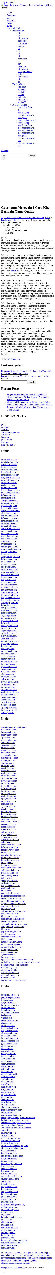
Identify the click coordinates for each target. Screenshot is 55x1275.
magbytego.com (8, 498)
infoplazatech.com (9, 487)
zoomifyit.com (7, 712)
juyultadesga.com (9, 1153)
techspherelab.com (9, 587)
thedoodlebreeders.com (11, 1176)
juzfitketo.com (7, 1235)
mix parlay (23, 99)
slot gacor (22, 117)
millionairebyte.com (10, 975)
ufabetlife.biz (7, 1071)
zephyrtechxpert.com (10, 556)
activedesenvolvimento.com (13, 911)
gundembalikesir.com (10, 1012)
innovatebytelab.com (10, 492)
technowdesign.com (10, 1143)
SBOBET (11, 20)
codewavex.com (8, 541)
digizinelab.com (8, 561)
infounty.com (7, 1161)
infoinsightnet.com (9, 503)
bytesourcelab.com (9, 620)
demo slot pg (23, 122)
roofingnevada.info (9, 949)
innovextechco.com (9, 533)
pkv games (23, 38)
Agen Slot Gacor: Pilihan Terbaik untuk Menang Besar (25, 217)
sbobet (21, 92)
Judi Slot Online (19, 105)
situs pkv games (8, 445)
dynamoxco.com (8, 656)
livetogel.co (6, 890)
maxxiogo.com (7, 648)
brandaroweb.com (9, 710)
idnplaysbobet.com (9, 916)
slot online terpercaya (10, 432)
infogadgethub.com (9, 462)
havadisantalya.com (10, 1005)
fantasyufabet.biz (8, 1053)
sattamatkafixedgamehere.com (14, 924)
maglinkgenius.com (9, 536)
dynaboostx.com (8, 806)
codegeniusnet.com (9, 500)
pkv (19, 33)
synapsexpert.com (9, 697)
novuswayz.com (8, 801)
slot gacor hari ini (25, 130)
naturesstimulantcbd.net (11, 1242)
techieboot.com (8, 1010)
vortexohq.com (8, 852)
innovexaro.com (8, 618)
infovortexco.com (9, 559)
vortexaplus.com (8, 676)
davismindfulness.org (10, 972)
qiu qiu (21, 46)
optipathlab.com (8, 737)
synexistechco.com (9, 758)
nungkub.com (7, 1225)
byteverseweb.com (9, 595)
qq (19, 36)
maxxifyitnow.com (9, 625)
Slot (8, 18)
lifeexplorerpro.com (10, 860)
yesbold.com (6, 1018)
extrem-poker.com (9, 1168)
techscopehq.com (8, 613)
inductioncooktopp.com (11, 944)
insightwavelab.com (10, 857)
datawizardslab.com (10, 839)
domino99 (22, 43)
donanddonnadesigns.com (12, 901)
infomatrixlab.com (9, 590)
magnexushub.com (9, 1030)
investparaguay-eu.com (11, 1163)
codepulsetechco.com (10, 510)
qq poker (31, 1255)
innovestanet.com (9, 641)
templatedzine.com (9, 1191)
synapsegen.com (8, 669)
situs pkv (5, 429)
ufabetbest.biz (7, 1081)
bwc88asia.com (8, 1166)
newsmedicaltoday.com (11, 947)
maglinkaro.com (8, 579)
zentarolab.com (8, 699)
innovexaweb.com (9, 661)
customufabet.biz (8, 1087)
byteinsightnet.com (9, 508)
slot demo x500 (25, 125)
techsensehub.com (9, 469)
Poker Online (18, 30)
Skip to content (8, 2)
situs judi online (25, 71)
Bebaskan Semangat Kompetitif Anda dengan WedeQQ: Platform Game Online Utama (26, 372)
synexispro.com (8, 954)
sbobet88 (22, 89)
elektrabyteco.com (9, 546)
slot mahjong (23, 112)
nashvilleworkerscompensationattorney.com (20, 962)
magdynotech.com (9, 610)
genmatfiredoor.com (10, 893)
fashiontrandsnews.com (11, 1110)
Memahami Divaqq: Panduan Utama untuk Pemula (29, 404)
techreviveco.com (9, 577)
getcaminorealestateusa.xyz (13, 980)
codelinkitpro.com (9, 464)
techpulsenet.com (8, 554)
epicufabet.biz (7, 1092)
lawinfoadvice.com (9, 1194)
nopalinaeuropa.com (10, 1245)
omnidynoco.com (9, 689)
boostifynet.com (8, 791)
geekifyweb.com (8, 485)
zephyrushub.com (9, 735)
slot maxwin (40, 1252)
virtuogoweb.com (9, 1033)
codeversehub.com (9, 592)
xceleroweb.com (8, 705)
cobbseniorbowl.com (10, 1140)
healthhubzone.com (9, 1020)
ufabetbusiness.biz (9, 1061)
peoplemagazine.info (10, 997)
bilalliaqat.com (7, 939)
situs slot (9, 1252)
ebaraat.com (6, 1023)
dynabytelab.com (8, 740)
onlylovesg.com (8, 908)
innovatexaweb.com (10, 475)
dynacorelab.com (8, 755)
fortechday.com (8, 977)
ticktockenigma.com (10, 875)
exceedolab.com (8, 829)
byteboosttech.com (9, 1028)
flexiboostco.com (8, 729)
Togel (9, 25)
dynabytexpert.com (9, 643)
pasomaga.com (7, 1237)
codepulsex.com (8, 567)
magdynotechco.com (10, 477)
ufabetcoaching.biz (9, 970)
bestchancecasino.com (11, 936)
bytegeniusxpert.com (10, 490)
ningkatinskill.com (9, 1186)
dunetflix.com (7, 1202)
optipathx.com (7, 633)
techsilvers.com (8, 1184)
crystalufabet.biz (8, 1094)
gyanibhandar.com (9, 1043)
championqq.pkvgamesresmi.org (15, 1263)
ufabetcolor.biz (7, 1066)
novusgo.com (7, 862)
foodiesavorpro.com (10, 850)
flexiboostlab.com (9, 814)
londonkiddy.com (9, 967)
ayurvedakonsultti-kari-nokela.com (16, 1127)
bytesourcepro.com (9, 584)
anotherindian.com (9, 1227)
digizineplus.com (8, 615)
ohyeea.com (6, 1219)
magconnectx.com (9, 952)
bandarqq (22, 41)
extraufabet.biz (7, 1069)
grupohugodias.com (10, 1179)
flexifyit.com (6, 646)
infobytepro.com (8, 495)
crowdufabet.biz (8, 1102)
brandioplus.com (8, 664)
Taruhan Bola (18, 84)
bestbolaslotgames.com (11, 921)
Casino (10, 23)
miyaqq (26, 1260)
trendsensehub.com (9, 873)
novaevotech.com (9, 531)
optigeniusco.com (9, 778)
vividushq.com (7, 674)
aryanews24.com (8, 1133)
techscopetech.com (9, 569)
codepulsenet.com (9, 607)
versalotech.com (8, 824)
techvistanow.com (9, 523)
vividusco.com (7, 763)
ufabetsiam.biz (7, 1056)
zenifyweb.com (8, 888)
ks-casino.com (7, 1171)
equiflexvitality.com (10, 906)
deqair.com (6, 1181)
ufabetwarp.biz (7, 1046)
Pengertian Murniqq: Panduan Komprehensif (27, 394)
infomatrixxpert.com (10, 518)
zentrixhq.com (7, 638)
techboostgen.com (9, 467)
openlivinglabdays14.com (12, 1125)
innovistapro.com (8, 811)
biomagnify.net (7, 1248)
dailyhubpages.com (9, 913)
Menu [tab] (4, 8)
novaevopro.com (8, 783)
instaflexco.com (8, 809)
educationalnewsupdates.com (14, 727)
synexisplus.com (8, 745)
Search (4, 378)
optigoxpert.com (8, 798)
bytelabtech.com (8, 472)
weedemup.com (8, 934)
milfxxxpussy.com (9, 1207)
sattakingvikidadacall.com (12, 919)
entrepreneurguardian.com (12, 926)
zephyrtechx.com (8, 796)
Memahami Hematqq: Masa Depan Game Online (28, 402)
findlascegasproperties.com (13, 896)
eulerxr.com (6, 878)
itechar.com (6, 1015)
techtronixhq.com (9, 459)
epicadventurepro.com (11, 855)
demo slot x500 (25, 107)
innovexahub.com (9, 752)
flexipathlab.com (8, 671)
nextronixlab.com (9, 636)
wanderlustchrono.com (11, 867)
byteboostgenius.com (10, 600)
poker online (6, 439)
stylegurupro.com (9, 837)
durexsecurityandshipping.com (14, 1145)
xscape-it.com (7, 1135)
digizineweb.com (8, 513)
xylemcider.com (8, 1230)
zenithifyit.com (7, 768)
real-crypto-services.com (12, 1156)
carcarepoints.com (9, 1173)
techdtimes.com (8, 1007)
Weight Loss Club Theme (13, 1267)
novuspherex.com (9, 781)
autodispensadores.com (11, 942)
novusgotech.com (9, 651)
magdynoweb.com (9, 572)
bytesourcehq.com (9, 505)
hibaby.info (6, 929)
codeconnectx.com (9, 515)
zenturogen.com (8, 659)
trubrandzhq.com (8, 788)
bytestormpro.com (9, 865)
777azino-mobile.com (10, 1138)
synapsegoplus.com (9, 602)
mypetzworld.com (9, 1158)
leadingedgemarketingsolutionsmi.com (18, 1117)
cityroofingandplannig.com (13, 1148)
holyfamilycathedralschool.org (14, 965)
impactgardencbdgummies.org (14, 1240)
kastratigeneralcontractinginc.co (15, 1120)
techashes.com (7, 1000)
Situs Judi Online (14, 28)
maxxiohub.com (8, 770)
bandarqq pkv (43, 1255)
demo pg (15, 270)
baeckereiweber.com (10, 995)
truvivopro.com (8, 760)
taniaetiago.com (8, 1232)
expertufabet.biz (8, 1051)
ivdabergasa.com (8, 1150)
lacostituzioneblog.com (11, 1217)
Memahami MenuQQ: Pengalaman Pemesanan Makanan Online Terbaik (28, 398)
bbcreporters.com (8, 1112)
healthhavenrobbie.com (11, 898)
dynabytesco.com (9, 834)
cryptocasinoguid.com (11, 1115)
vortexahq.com (7, 765)
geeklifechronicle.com (11, 844)
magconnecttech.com (10, 885)
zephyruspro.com (8, 630)
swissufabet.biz (8, 1058)
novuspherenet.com (9, 682)
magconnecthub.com (10, 597)
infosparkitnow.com (10, 480)
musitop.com (7, 1212)
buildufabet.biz (7, 1104)
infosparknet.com (8, 623)
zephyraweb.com (8, 773)
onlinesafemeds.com (10, 1041)
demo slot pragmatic (27, 120)
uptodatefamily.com (10, 1209)
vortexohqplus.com (9, 816)
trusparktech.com (8, 786)
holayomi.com (7, 957)
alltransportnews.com (10, 1107)
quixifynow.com (8, 628)
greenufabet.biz (8, 1064)
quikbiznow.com (8, 702)
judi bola (22, 87)
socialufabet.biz (8, 1076)
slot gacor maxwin (26, 115)
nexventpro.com (8, 793)
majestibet (16, 1260)
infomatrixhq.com (9, 526)
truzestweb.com (8, 694)
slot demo (5, 434)
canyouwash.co (8, 1002)
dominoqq (22, 59)
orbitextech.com (8, 883)
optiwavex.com (8, 687)
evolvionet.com (8, 742)
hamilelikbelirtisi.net (10, 821)
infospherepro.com (9, 847)
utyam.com (6, 1214)
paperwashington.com (11, 931)
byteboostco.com (8, 544)
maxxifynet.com (8, 750)
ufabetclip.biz (7, 1048)
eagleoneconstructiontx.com (13, 903)
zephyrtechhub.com (10, 692)
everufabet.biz (7, 1099)
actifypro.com (7, 804)
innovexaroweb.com (10, 574)
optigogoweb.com (9, 707)
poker (20, 74)
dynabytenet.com (8, 582)
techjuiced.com (8, 1025)
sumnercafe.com (8, 1199)
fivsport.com (6, 1189)
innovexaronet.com (9, 521)
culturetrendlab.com (10, 870)
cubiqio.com (6, 842)
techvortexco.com (9, 482)
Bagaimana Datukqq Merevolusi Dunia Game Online (25, 376)
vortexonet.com (8, 747)
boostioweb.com (8, 732)
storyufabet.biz (7, 1089)
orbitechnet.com (8, 684)
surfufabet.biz (7, 1079)
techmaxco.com (8, 827)
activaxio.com (7, 832)
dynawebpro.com (9, 666)
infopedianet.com (8, 605)
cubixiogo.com (7, 679)
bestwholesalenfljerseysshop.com (16, 1122)
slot (19, 110)
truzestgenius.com (9, 551)
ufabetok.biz (6, 1097)
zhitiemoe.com (7, 1222)
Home (9, 13)
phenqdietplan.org (9, 1196)
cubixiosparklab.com (10, 528)
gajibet (34, 1260)
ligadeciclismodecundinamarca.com (17, 959)
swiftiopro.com (8, 819)
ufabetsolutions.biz (9, 1074)
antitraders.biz (7, 1130)
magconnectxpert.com (11, 549)
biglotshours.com (8, 1035)
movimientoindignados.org (13, 1204)
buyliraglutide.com (9, 1038)
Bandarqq (11, 15)
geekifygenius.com (9, 880)
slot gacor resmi (19, 1258)
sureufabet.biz (7, 1084)
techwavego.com (8, 564)
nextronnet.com (8, 653)
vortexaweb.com (8, 775)
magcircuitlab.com (9, 538)
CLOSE (4, 150)
